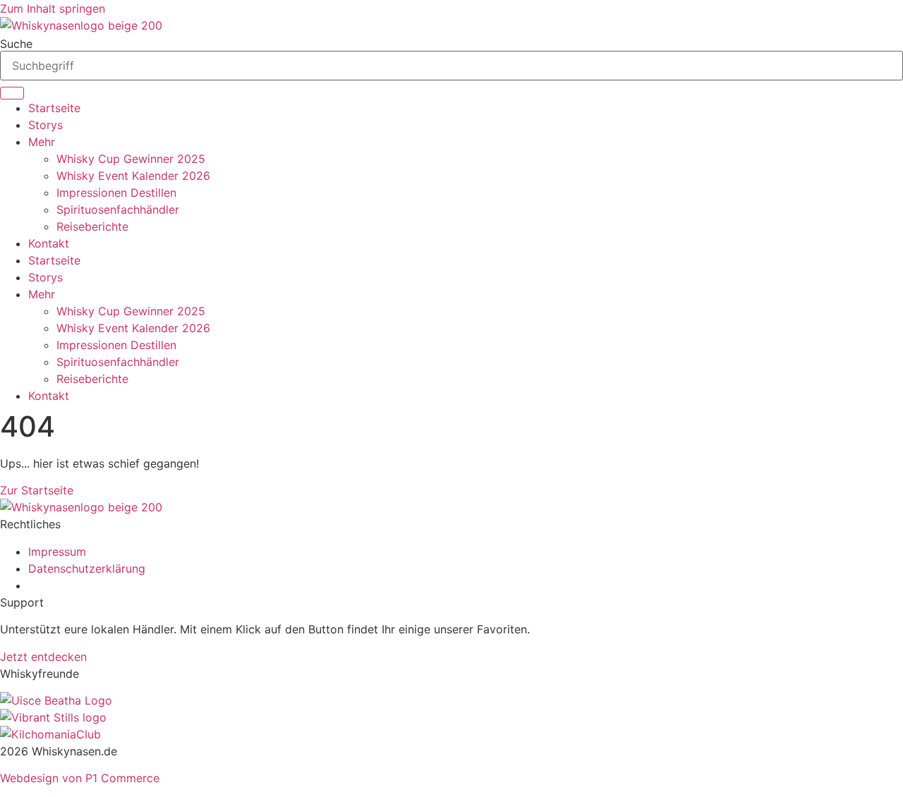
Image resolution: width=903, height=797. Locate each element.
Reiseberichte (92, 226)
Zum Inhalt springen (52, 8)
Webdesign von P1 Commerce (79, 778)
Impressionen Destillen (116, 192)
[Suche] (12, 93)
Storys (45, 125)
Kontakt (48, 243)
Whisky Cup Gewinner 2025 (130, 159)
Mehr (41, 142)
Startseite (54, 108)
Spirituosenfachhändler (117, 209)
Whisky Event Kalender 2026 (133, 176)
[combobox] (451, 65)
